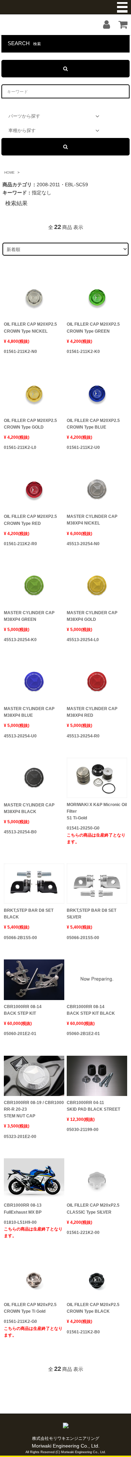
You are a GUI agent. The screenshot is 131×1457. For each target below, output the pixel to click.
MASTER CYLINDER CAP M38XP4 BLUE (29, 712)
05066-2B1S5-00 (20, 937)
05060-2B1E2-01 (83, 1033)
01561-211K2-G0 (33, 1328)
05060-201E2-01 (20, 1033)
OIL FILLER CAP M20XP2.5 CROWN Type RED (30, 520)
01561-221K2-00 (83, 1232)
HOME (9, 172)
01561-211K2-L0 (20, 447)
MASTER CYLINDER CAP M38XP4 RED (92, 712)
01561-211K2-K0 (83, 351)
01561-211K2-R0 (20, 543)
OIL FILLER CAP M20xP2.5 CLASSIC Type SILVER (93, 1208)
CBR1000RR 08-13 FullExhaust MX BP (23, 1208)
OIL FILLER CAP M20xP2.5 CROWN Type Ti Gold (30, 1308)
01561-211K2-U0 (83, 447)
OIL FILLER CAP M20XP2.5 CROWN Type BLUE (93, 424)
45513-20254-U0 (20, 736)
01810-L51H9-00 (33, 1229)
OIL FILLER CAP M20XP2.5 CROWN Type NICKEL (30, 327)
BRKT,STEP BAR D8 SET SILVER (91, 914)
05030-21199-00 (83, 1129)
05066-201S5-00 (83, 937)
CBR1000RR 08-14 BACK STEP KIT (23, 1010)
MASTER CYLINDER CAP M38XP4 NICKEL (92, 520)
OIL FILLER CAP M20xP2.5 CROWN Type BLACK (93, 1308)
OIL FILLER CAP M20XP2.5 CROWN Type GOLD (30, 424)
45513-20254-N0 (83, 543)
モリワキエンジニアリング (65, 7)
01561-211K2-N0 (20, 351)
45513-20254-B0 (20, 832)
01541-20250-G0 (96, 835)
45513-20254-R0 (83, 736)
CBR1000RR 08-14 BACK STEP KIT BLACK (91, 1010)
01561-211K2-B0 (83, 1332)
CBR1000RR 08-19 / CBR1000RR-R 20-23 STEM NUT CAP (34, 1109)
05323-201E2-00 (20, 1136)
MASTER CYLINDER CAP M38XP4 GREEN (29, 616)
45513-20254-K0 (20, 639)
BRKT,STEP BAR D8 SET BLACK (28, 914)
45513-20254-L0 (83, 639)
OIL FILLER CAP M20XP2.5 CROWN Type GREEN (93, 327)
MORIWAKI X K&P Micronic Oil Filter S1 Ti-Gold (97, 811)
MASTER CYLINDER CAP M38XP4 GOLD (92, 616)
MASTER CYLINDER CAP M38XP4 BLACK (29, 808)
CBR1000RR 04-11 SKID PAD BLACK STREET (93, 1106)
